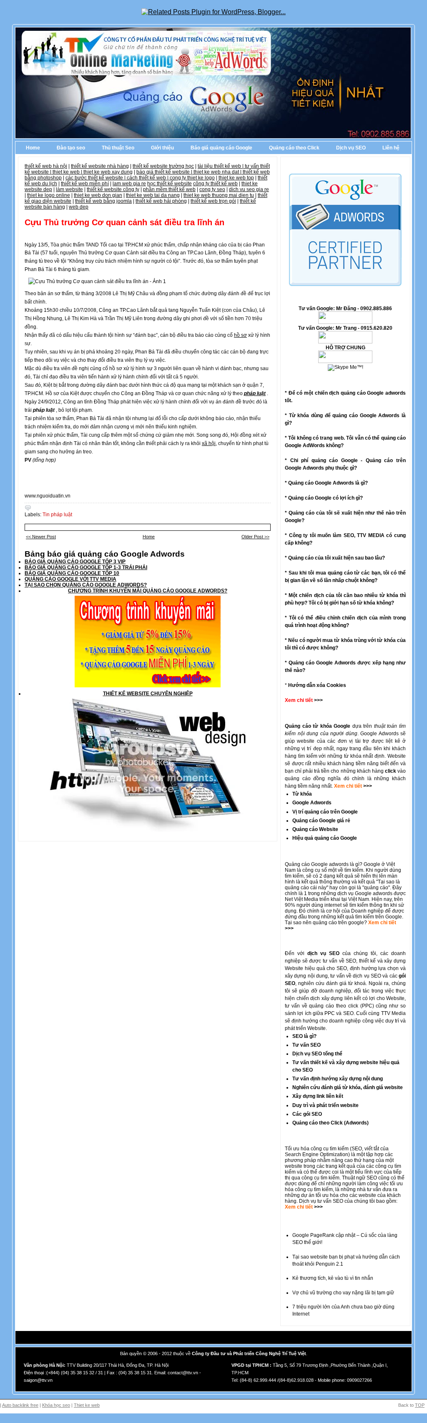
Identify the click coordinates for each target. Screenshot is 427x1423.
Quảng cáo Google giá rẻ (321, 820)
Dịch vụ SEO (351, 148)
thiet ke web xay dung (108, 172)
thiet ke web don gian (98, 195)
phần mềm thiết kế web (169, 189)
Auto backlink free (20, 1405)
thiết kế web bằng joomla (103, 201)
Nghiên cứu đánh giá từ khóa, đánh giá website (347, 1087)
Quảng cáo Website (315, 829)
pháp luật (255, 393)
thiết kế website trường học (163, 166)
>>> (367, 786)
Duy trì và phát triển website (325, 1105)
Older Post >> (255, 536)
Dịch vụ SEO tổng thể (317, 1054)
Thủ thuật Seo (118, 148)
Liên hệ (390, 148)
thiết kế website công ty (113, 189)
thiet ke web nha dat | (218, 172)
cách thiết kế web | (148, 178)
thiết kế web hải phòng (161, 201)
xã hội (209, 443)
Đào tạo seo (71, 148)
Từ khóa (302, 794)
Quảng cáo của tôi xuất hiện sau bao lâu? (336, 558)
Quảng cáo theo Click (294, 148)
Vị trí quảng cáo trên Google (325, 812)
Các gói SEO (307, 1114)
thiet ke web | (68, 172)
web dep (78, 207)
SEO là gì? (304, 1036)
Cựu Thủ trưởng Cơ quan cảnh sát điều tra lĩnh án (124, 222)
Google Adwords (312, 803)
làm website (69, 189)
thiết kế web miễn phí (85, 184)
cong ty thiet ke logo (192, 178)
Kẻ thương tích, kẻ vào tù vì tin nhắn (332, 1278)
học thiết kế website (169, 184)
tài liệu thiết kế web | (221, 166)
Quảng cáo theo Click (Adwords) (330, 1123)
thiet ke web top (236, 178)
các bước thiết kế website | (96, 178)
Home (33, 148)
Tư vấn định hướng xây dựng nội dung (337, 1079)
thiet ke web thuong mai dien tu (218, 195)
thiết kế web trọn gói (213, 201)
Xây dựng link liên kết (317, 1096)
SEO (357, 1149)
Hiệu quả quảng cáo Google (324, 838)
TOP (419, 1405)
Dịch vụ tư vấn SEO (321, 1201)
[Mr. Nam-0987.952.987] (345, 361)
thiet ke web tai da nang (153, 195)
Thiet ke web (87, 1405)
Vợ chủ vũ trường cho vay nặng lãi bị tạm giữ (343, 1293)
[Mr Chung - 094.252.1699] (345, 342)
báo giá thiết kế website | (164, 172)
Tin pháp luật (57, 514)
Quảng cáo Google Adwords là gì (326, 483)
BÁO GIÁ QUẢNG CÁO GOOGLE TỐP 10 (72, 573)
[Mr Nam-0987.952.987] (345, 322)
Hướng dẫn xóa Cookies (317, 685)
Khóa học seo (56, 1405)
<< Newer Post (41, 536)
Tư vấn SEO (306, 1045)
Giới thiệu (162, 148)
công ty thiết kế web (215, 184)
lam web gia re (129, 184)
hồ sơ (240, 335)
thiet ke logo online (48, 195)
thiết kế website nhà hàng (100, 166)
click (390, 771)
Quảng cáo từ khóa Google (317, 726)
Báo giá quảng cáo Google (221, 148)
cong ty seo (212, 189)
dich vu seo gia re (249, 189)
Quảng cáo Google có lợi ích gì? (325, 498)
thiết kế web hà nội (46, 166)
